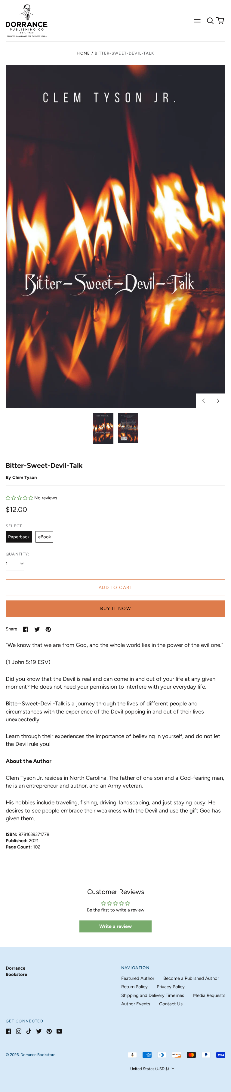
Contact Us (171, 1004)
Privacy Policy (171, 986)
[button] (210, 21)
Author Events (135, 1004)
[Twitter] (39, 1031)
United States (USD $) (150, 1069)
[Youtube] (59, 1031)
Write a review (115, 926)
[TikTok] (29, 1031)
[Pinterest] (49, 1031)
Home (83, 53)
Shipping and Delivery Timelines (152, 995)
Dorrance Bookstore (37, 1054)
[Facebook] (8, 1031)
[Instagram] (19, 1031)
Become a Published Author (191, 978)
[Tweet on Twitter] (37, 629)
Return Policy (134, 986)
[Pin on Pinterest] (48, 629)
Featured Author (137, 978)
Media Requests (209, 995)
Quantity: (17, 554)
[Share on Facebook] (26, 629)
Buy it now (115, 608)
